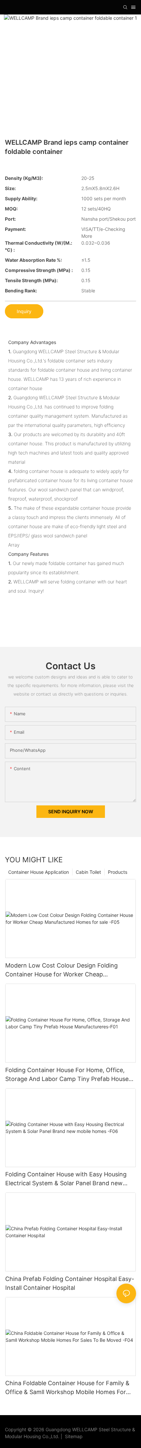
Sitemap (72, 1436)
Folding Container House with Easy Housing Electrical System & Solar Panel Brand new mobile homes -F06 (66, 1179)
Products (117, 872)
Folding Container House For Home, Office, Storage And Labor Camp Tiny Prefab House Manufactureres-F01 (67, 1075)
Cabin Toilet (88, 872)
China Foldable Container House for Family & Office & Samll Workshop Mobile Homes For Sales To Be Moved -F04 (67, 1388)
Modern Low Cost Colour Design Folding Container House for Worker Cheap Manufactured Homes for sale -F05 (61, 970)
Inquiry (24, 311)
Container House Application (38, 872)
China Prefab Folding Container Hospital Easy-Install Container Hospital (69, 1283)
